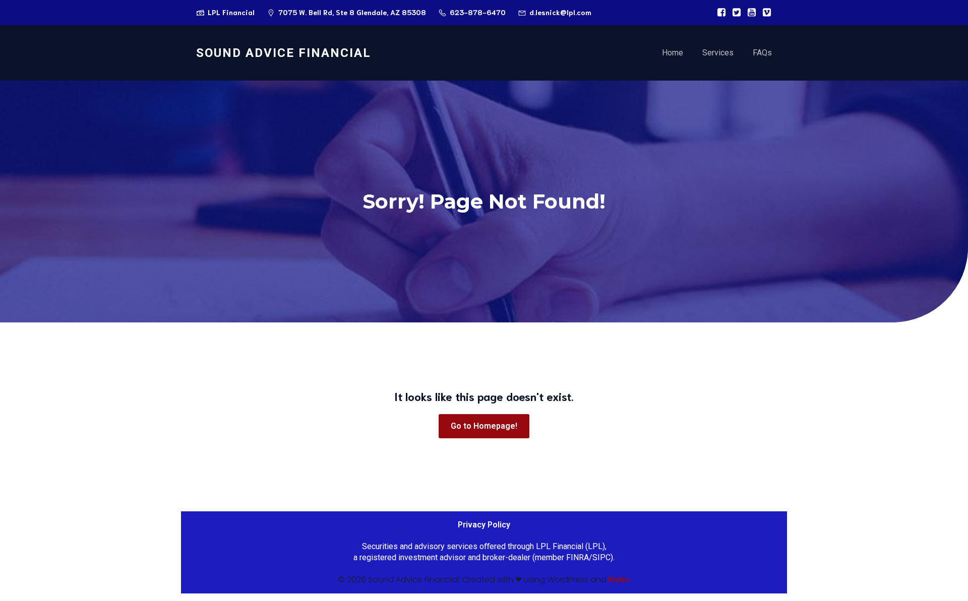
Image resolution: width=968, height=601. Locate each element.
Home (672, 52)
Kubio (619, 579)
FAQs (762, 52)
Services (718, 52)
